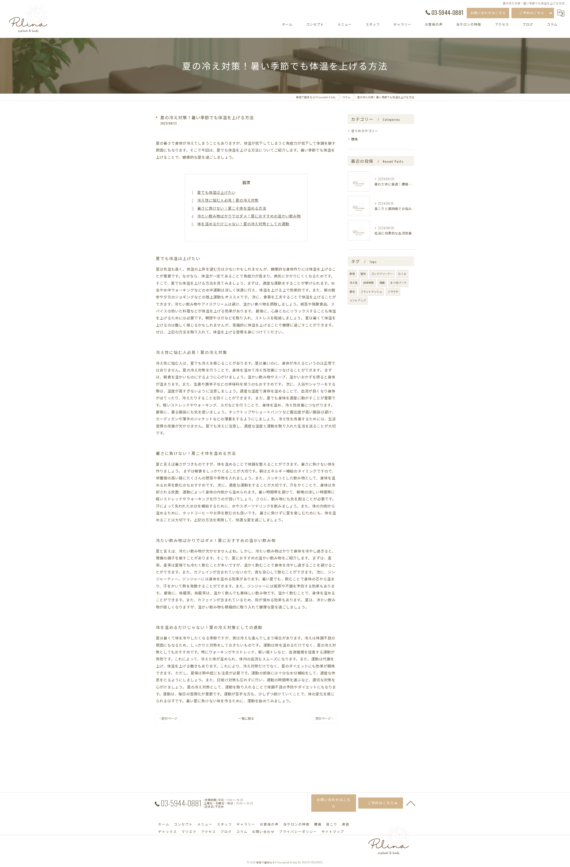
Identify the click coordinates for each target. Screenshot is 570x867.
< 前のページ (168, 718)
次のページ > (324, 718)
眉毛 (352, 291)
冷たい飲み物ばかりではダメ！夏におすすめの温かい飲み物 (249, 216)
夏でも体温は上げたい (216, 192)
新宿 (352, 273)
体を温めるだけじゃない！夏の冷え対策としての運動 (243, 223)
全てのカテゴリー (364, 130)
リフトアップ (358, 300)
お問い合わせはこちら (488, 12)
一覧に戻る (246, 718)
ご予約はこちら (531, 12)
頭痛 (382, 282)
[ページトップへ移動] (410, 803)
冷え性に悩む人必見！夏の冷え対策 (228, 200)
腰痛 (354, 139)
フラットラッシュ (371, 291)
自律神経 (368, 282)
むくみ (402, 273)
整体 (363, 273)
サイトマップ (333, 831)
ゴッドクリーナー (382, 273)
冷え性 (354, 282)
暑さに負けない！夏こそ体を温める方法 (231, 208)
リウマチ (392, 291)
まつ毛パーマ (398, 282)
